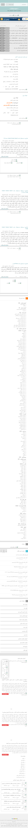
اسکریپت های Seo (22, 343)
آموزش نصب (22, 507)
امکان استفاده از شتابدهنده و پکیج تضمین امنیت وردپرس (10, 83)
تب (24, 439)
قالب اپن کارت (22, 479)
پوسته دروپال (23, 496)
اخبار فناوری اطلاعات (22, 328)
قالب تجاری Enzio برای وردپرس (21, 557)
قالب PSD (23, 475)
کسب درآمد (23, 409)
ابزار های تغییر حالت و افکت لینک (19, 325)
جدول (24, 443)
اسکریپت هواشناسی (21, 344)
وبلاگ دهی (23, 399)
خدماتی (23, 367)
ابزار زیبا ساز (23, 316)
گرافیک (25, 527)
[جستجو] (3, 4)
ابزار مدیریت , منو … (21, 322)
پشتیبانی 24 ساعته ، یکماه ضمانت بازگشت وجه (10, 78)
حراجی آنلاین (23, 361)
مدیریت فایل (23, 389)
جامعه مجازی (22, 357)
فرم (24, 448)
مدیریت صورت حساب (21, 388)
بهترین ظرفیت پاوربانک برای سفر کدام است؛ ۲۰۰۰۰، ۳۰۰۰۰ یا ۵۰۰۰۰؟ (13, 30)
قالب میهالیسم (22, 489)
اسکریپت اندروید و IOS (21, 340)
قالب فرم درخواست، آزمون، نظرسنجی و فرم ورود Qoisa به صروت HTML (14, 585)
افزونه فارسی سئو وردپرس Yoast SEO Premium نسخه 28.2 (17, 576)
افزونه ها (24, 413)
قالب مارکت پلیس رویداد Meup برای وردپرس (19, 562)
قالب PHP (23, 472)
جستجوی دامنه (5, 141)
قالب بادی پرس (22, 483)
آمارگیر (24, 334)
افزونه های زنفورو (22, 422)
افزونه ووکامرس (22, 425)
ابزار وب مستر (22, 516)
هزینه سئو (25, 604)
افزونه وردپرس (22, 423)
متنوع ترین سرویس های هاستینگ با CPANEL (10, 61)
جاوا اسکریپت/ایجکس (21, 358)
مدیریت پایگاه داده (22, 392)
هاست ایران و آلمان (14, 100)
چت (24, 406)
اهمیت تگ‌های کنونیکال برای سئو (20, 48)
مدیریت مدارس (22, 390)
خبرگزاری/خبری (22, 365)
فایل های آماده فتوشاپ (21, 532)
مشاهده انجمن (3, 25)
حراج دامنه (25, 646)
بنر (24, 531)
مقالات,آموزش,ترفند (22, 505)
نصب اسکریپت (21, 771)
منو (24, 452)
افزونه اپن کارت (22, 418)
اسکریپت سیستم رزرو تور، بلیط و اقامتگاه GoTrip (18, 590)
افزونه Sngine (22, 415)
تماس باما (22, 762)
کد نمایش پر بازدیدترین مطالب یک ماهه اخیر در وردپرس (11, 783)
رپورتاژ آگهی (24, 457)
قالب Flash (23, 468)
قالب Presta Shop (22, 473)
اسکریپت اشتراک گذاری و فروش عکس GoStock (12, 801)
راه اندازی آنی (15, 74)
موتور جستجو (22, 395)
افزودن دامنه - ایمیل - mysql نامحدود (10, 64)
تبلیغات (23, 758)
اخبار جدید (25, 627)
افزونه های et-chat (22, 420)
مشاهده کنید (5, 725)
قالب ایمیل (23, 482)
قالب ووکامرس (22, 493)
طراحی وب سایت (24, 825)
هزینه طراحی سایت (23, 616)
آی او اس (23, 460)
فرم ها (24, 378)
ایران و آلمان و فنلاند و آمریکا (12, 108)
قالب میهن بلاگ (22, 503)
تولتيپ (24, 442)
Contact (15, 820)
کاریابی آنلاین (23, 407)
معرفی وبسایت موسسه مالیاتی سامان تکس (18, 35)
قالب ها (25, 463)
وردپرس (23, 511)
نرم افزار (24, 513)
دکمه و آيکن (23, 446)
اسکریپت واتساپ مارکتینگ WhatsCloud (20, 566)
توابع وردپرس (22, 769)
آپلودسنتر (23, 336)
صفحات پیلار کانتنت (23, 45)
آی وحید (19, 825)
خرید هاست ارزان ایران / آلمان (21, 57)
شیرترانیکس (23, 429)
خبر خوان (23, 362)
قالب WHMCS (22, 476)
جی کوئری (24, 431)
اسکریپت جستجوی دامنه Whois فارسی (20, 263)
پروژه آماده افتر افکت (21, 525)
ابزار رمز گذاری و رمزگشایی (20, 315)
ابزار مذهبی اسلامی (21, 323)
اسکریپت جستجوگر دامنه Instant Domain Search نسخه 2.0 (16, 138)
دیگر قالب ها (23, 465)
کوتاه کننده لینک (22, 410)
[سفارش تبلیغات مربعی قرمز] (8, 162)
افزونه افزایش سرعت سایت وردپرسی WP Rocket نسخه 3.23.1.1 (16, 572)
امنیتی (24, 351)
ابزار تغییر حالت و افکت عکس (20, 314)
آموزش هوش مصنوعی (22, 639)
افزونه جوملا (23, 419)
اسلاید (24, 432)
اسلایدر (23, 337)
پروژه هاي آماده (23, 523)
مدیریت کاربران (22, 393)
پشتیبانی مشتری (22, 404)
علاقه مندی (23, 376)
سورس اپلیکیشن (23, 459)
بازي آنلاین (23, 354)
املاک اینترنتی (22, 350)
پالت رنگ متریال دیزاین (20, 775)
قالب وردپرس (24, 631)
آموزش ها (23, 508)
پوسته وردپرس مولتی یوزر (20, 497)
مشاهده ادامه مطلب (4, 156)
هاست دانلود (3, 825)
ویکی (24, 402)
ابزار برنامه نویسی (22, 514)
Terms (27, 820)
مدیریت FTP (23, 521)
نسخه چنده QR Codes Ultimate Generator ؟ (18, 40)
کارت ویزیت (23, 538)
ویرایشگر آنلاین (22, 400)
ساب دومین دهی (22, 374)
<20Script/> (14, 8)
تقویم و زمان (23, 441)
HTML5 (23, 333)
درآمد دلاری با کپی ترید (22, 612)
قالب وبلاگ (24, 499)
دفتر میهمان (23, 369)
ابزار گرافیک (23, 517)
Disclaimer (14, 821)
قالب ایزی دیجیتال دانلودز (20, 480)
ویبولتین (23, 494)
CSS (24, 332)
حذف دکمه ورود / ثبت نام (22, 50)
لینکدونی (23, 381)
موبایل (24, 453)
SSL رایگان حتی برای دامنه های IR (11, 71)
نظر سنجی (23, 396)
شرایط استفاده (21, 773)
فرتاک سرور (25, 95)
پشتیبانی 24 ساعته (14, 110)
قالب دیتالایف (23, 486)
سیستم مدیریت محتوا (21, 375)
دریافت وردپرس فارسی (20, 777)
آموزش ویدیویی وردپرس (21, 309)
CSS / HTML (22, 304)
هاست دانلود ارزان (23, 642)
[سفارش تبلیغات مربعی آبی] (19, 162)
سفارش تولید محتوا (23, 619)
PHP (24, 305)
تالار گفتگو (23, 355)
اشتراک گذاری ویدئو (21, 348)
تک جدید (25, 635)
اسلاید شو (23, 434)
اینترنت (24, 310)
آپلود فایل (25, 650)
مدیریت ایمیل (22, 383)
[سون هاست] (11, 15)
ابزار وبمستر (24, 312)
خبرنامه (23, 364)
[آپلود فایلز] (16, 15)
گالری (24, 455)
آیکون (24, 528)
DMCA (18, 820)
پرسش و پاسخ (22, 403)
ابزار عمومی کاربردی (21, 319)
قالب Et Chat (23, 466)
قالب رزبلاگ (23, 502)
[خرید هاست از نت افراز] (14, 161)
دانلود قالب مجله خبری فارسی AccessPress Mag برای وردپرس (11, 790)
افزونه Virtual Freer (21, 416)
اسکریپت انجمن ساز (23, 28)
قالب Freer (23, 469)
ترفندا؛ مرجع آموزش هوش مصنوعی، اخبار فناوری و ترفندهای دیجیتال (13, 33)
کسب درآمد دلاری (23, 623)
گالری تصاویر (23, 411)
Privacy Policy (22, 820)
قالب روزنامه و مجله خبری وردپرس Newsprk (19, 594)
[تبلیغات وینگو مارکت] (14, 547)
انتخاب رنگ (23, 436)
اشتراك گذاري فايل (22, 347)
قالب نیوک (23, 490)
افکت (24, 435)
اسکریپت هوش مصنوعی (21, 346)
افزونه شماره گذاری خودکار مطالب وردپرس (13, 807)
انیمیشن (23, 438)
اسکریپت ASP (22, 339)
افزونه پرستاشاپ (22, 427)
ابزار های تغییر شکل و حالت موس (19, 326)
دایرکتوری (23, 368)
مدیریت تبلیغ (23, 385)
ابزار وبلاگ (22, 764)
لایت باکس (23, 449)
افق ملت (25, 608)
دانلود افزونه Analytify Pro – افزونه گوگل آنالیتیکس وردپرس (17, 581)
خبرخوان (23, 445)
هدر (24, 535)
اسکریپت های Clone (21, 341)
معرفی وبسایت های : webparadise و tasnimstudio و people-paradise (13, 38)
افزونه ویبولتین (22, 426)
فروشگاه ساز (22, 379)
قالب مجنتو (23, 487)
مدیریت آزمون (22, 382)
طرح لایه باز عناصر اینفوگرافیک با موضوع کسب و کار (11, 795)
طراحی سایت (22, 520)
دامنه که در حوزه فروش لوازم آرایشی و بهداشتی (18, 43)
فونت (24, 534)
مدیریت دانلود (22, 386)
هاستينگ (23, 397)
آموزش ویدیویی (23, 307)
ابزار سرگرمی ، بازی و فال (20, 318)
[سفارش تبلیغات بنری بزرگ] (14, 159)
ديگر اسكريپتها (5, 194)
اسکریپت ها (11, 141)
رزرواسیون (23, 372)
